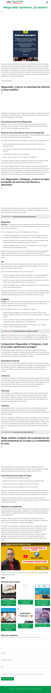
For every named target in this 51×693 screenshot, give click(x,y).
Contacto (39, 688)
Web (2, 666)
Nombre (3, 653)
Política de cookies (20, 688)
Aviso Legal (12, 688)
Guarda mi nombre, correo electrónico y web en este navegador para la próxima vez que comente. (24, 674)
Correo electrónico (7, 660)
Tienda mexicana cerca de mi (10, 572)
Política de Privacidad (31, 688)
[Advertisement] (25, 21)
